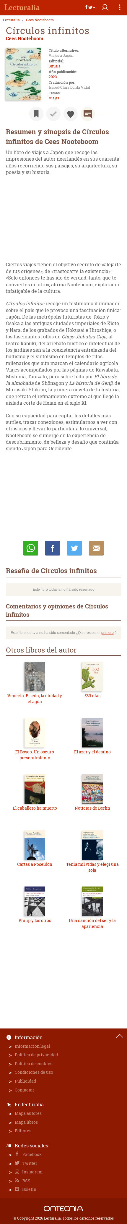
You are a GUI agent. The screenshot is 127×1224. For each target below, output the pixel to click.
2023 (53, 76)
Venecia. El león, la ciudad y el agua (34, 698)
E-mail (96, 548)
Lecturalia (11, 20)
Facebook (32, 1154)
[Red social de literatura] (22, 7)
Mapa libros (26, 1122)
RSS (26, 1180)
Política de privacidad (36, 1054)
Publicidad (25, 1081)
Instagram (32, 1172)
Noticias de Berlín (92, 808)
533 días (92, 695)
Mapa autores (28, 1113)
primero (107, 633)
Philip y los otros (35, 920)
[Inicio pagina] (119, 1035)
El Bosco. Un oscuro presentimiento (34, 754)
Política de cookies (33, 1063)
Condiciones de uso (34, 1072)
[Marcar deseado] (71, 114)
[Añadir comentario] (88, 114)
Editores (23, 1130)
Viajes (54, 98)
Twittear (74, 548)
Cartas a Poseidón (34, 864)
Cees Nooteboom (40, 20)
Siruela (55, 66)
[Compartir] (90, 7)
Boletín (28, 1189)
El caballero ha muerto (35, 808)
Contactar (24, 1090)
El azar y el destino (92, 752)
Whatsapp (30, 548)
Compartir (52, 548)
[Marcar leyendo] (36, 114)
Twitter (29, 1163)
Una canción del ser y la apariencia (92, 923)
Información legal (32, 1046)
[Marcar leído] (53, 114)
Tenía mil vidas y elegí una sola (92, 867)
